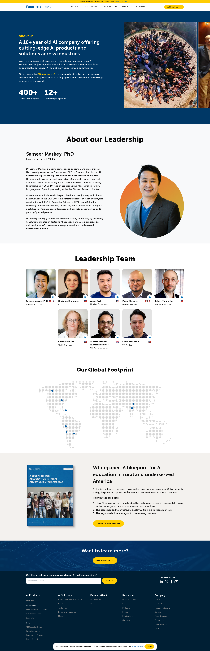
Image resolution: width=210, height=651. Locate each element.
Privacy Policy (160, 624)
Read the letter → (122, 1)
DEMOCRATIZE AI (109, 7)
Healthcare (63, 604)
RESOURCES (126, 7)
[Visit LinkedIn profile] (161, 582)
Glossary (126, 620)
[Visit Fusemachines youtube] (176, 582)
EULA (156, 628)
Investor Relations (162, 608)
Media (60, 616)
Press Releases (160, 616)
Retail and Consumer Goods (70, 600)
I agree (149, 646)
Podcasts (126, 608)
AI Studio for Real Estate (36, 610)
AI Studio (30, 601)
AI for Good (95, 604)
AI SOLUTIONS (91, 7)
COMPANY (140, 7)
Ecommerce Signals (34, 635)
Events (125, 612)
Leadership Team (161, 604)
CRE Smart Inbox (33, 614)
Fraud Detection (33, 639)
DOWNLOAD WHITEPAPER (108, 523)
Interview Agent (33, 631)
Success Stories (129, 600)
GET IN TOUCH (103, 560)
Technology (63, 608)
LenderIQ (30, 618)
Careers (157, 612)
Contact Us (159, 620)
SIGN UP (109, 581)
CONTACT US (172, 7)
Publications (127, 616)
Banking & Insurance (67, 612)
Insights (125, 604)
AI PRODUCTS (74, 7)
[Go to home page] (38, 7)
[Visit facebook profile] (171, 582)
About (157, 600)
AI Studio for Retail (34, 627)
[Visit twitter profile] (166, 582)
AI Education (95, 600)
